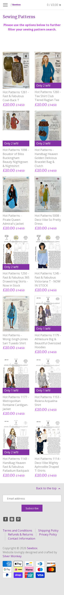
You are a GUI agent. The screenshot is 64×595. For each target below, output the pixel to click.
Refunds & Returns (20, 534)
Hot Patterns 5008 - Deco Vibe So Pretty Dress (48, 220)
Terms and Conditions (17, 530)
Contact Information (21, 538)
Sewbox (32, 548)
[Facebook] (5, 519)
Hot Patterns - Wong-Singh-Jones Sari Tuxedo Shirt (15, 339)
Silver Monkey (12, 556)
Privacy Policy (48, 534)
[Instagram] (12, 519)
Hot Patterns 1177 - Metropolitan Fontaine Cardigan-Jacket (16, 403)
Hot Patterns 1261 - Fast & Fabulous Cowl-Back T (16, 96)
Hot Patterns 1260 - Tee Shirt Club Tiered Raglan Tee (48, 96)
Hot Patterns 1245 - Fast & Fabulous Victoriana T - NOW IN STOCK (48, 279)
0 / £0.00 (53, 5)
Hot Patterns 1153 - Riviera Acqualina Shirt (48, 401)
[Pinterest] (18, 519)
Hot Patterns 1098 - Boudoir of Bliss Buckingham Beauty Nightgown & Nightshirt (16, 158)
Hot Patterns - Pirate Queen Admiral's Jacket (13, 220)
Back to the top (46, 488)
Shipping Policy (48, 530)
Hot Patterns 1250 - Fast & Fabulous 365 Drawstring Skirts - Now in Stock (16, 279)
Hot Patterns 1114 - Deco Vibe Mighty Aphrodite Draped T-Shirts (48, 465)
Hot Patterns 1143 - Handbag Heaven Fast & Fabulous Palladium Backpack (16, 465)
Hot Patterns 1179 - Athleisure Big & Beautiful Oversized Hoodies (48, 341)
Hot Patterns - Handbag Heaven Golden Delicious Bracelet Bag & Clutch (46, 158)
